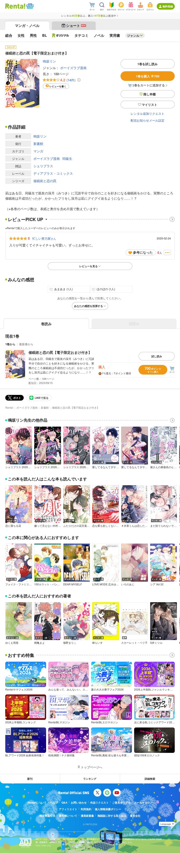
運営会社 (135, 816)
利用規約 (86, 809)
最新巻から (26, 344)
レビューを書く (57, 86)
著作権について (68, 816)
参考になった (143, 252)
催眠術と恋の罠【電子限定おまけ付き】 (60, 352)
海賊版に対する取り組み (111, 816)
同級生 (67, 158)
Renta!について (37, 802)
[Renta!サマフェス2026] (29, 6)
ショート (76, 25)
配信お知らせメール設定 (147, 120)
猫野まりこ (69, 642)
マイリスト (149, 104)
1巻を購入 (147, 76)
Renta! (9, 407)
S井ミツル (156, 642)
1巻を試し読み (147, 64)
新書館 (38, 143)
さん (44, 238)
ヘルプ (54, 802)
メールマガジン (143, 802)
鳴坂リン (49, 61)
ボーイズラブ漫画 (73, 67)
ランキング (89, 779)
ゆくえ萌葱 (11, 642)
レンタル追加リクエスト (147, 113)
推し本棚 (149, 94)
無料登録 (167, 6)
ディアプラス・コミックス (53, 173)
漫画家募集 (87, 816)
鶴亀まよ (39, 642)
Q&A (64, 802)
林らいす (97, 642)
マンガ (38, 151)
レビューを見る (88, 266)
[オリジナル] (60, 35)
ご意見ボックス (121, 802)
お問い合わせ (79, 802)
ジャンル (133, 35)
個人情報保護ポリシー (108, 809)
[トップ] (15, 6)
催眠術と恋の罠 (44, 180)
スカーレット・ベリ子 (134, 642)
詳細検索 (150, 779)
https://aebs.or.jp (43, 845)
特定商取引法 (47, 816)
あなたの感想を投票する (88, 306)
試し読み (156, 356)
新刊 (29, 779)
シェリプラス (43, 166)
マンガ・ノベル (27, 25)
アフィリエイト (68, 809)
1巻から (10, 344)
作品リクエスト (99, 802)
